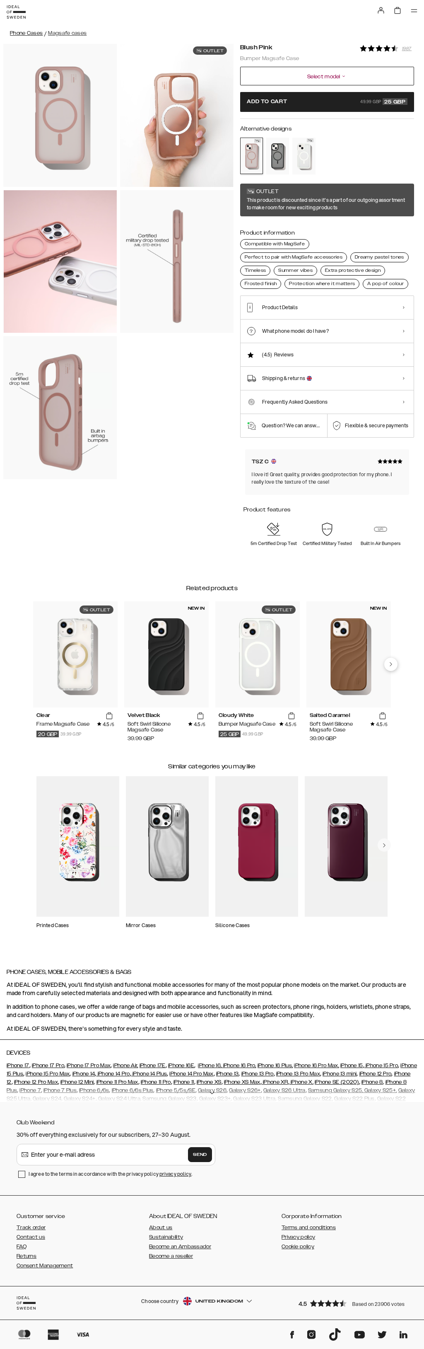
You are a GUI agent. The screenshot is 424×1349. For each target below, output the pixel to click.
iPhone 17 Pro (48, 1065)
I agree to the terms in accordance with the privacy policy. (110, 1173)
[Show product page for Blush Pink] (251, 156)
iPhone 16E (181, 1065)
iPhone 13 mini (340, 1074)
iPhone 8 (372, 1082)
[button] (354, 1303)
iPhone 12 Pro (375, 1074)
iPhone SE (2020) (337, 1082)
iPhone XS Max (242, 1082)
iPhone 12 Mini (77, 1082)
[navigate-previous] (391, 664)
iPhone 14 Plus (149, 1074)
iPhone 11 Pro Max (117, 1082)
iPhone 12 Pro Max (36, 1082)
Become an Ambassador (180, 1247)
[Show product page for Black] (277, 156)
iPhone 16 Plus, (275, 1065)
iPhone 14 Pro (113, 1074)
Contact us (31, 1237)
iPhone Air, (125, 1065)
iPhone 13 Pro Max (298, 1074)
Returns (26, 1256)
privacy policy (175, 1173)
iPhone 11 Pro (156, 1082)
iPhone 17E (153, 1065)
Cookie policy (298, 1247)
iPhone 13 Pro (257, 1074)
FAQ (21, 1247)
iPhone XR (275, 1082)
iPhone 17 (18, 1065)
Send (200, 1155)
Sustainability (166, 1237)
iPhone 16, (210, 1065)
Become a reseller (171, 1256)
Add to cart (326, 102)
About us (160, 1227)
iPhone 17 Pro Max (89, 1065)
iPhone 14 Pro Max (191, 1074)
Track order (31, 1227)
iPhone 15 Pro (381, 1065)
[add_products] (109, 715)
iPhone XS (209, 1082)
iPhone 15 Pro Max (48, 1074)
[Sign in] (381, 10)
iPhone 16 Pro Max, (316, 1065)
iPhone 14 (83, 1074)
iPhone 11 (183, 1082)
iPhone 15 (351, 1065)
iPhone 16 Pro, (239, 1065)
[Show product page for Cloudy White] (303, 156)
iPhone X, (301, 1082)
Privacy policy (298, 1237)
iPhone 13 (227, 1074)
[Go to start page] (16, 12)
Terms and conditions (309, 1227)
